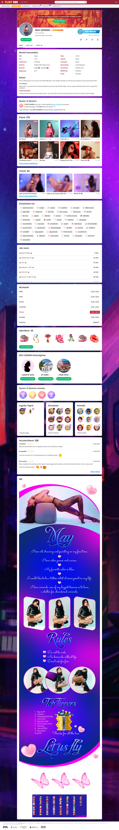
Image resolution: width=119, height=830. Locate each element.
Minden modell (6, 6)
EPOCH (38, 823)
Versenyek (45, 6)
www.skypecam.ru (22, 823)
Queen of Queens (56, 104)
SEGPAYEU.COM (46, 823)
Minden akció (36, 6)
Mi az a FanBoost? (94, 35)
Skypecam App (57, 6)
